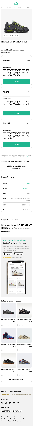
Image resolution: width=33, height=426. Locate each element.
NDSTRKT (29, 8)
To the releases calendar (15, 379)
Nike (15, 8)
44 (19, 72)
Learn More (27, 156)
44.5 (23, 72)
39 (19, 70)
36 (4, 70)
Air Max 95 (21, 8)
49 (19, 75)
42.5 (12, 72)
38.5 (16, 70)
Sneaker (9, 8)
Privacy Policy (22, 419)
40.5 (27, 70)
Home (3, 8)
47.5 (12, 75)
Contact (4, 421)
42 (8, 72)
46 (8, 75)
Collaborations (18, 417)
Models (9, 417)
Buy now (16, 81)
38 (12, 70)
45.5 (4, 75)
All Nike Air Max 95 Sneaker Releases (16, 167)
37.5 (8, 70)
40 (23, 70)
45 (27, 72)
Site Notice (4, 419)
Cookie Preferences (14, 421)
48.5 (16, 75)
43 (16, 72)
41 (4, 72)
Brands (3, 417)
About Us (13, 419)
